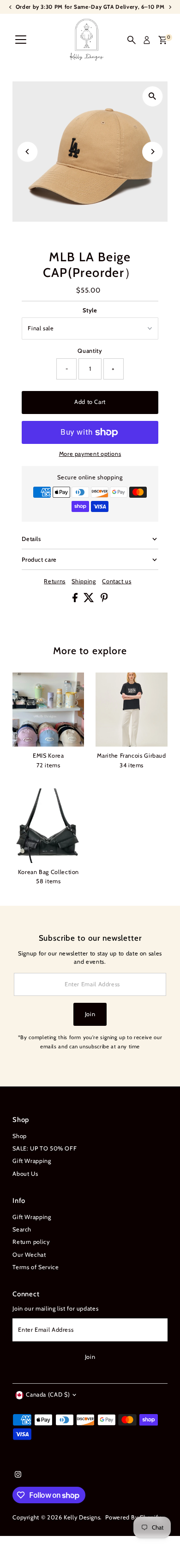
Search (21, 1229)
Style (90, 310)
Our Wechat (29, 1254)
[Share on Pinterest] (104, 600)
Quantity (90, 350)
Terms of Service (35, 1267)
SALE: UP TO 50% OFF (44, 1148)
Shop (19, 1136)
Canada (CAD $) (48, 1394)
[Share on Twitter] (90, 600)
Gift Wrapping (31, 1160)
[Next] (152, 151)
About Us (25, 1173)
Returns (54, 582)
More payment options (90, 453)
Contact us (116, 582)
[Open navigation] (20, 40)
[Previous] (27, 151)
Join (90, 1014)
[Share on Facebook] (75, 600)
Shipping (84, 582)
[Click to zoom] (152, 96)
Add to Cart (90, 401)
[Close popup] (165, 1411)
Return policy (30, 1241)
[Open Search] (131, 40)
